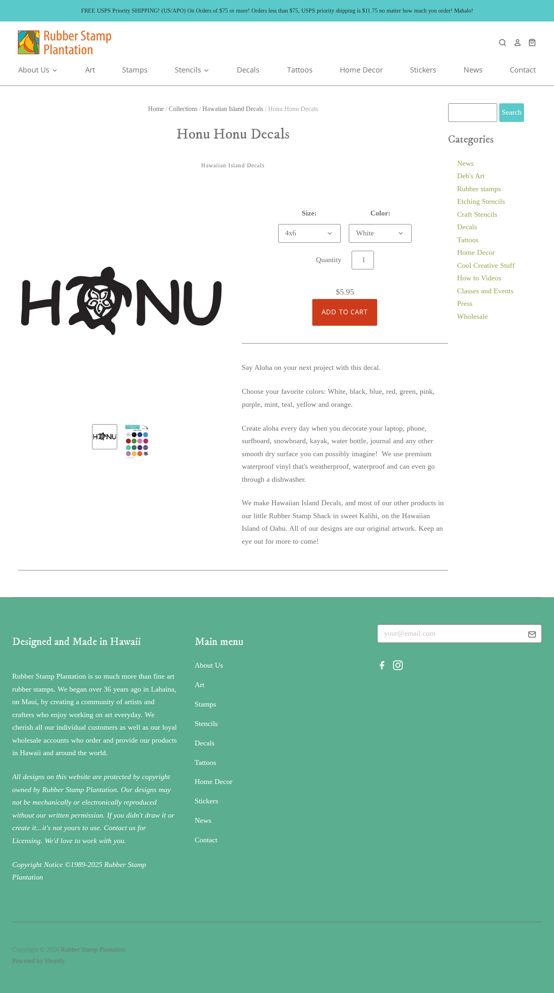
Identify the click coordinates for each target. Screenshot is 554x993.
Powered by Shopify (38, 960)
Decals (248, 70)
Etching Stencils (481, 201)
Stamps (135, 70)
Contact (523, 70)
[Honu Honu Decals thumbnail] (104, 437)
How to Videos (479, 278)
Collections (183, 108)
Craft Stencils (477, 214)
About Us (35, 70)
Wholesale (472, 316)
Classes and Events (485, 291)
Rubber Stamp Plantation (93, 949)
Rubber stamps (479, 189)
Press (464, 303)
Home (156, 108)
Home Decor (361, 70)
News (473, 70)
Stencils (189, 70)
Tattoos (300, 70)
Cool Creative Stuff (486, 265)
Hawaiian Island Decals (232, 108)
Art (90, 70)
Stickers (423, 70)
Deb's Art (471, 176)
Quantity (328, 260)
